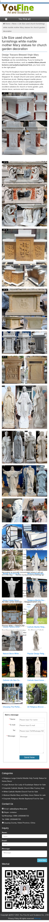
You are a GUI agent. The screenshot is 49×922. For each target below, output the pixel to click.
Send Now (42, 860)
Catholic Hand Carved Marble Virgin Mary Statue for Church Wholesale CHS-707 (36, 680)
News (14, 24)
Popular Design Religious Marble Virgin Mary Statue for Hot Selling (36, 653)
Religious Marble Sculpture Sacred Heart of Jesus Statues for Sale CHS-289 (36, 600)
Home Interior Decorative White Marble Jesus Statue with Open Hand (12, 600)
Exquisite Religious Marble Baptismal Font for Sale (23, 799)
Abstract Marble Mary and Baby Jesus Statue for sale (36, 573)
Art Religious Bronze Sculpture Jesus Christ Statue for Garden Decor (36, 707)
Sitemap (37, 918)
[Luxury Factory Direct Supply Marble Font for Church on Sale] (12, 614)
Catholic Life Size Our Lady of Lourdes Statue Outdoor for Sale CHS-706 (12, 680)
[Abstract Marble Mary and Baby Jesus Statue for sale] (36, 560)
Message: (6, 849)
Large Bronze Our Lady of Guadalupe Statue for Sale (24, 785)
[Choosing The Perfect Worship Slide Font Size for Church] (12, 694)
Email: (15, 809)
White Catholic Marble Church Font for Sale (20, 792)
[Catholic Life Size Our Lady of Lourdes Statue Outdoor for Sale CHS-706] (12, 667)
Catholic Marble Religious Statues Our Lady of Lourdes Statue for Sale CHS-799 (36, 627)
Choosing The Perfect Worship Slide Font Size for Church (12, 707)
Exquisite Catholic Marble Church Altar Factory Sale (23, 788)
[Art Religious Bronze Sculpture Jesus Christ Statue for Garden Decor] (36, 694)
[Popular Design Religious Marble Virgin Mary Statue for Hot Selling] (36, 640)
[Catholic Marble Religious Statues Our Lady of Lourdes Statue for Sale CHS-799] (36, 614)
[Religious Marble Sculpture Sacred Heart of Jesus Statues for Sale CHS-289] (36, 587)
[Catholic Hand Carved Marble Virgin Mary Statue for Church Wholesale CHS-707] (36, 667)
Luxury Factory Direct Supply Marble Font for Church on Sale (12, 627)
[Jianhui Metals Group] (18, 9)
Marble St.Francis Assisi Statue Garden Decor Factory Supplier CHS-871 (12, 573)
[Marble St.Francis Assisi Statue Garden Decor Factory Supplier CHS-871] (12, 560)
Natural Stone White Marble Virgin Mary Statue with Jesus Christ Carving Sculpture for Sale (12, 653)
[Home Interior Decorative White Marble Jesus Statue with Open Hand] (12, 587)
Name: (4, 832)
